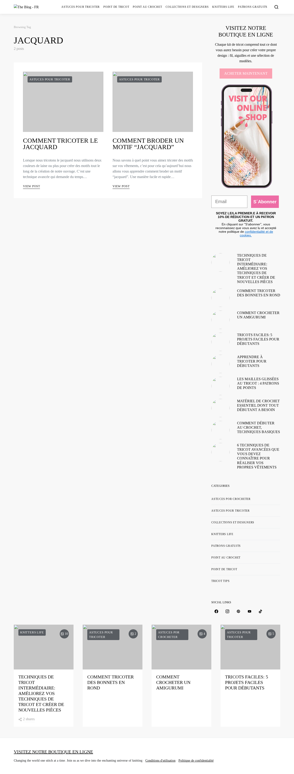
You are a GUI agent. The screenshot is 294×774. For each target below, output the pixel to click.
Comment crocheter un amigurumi (173, 682)
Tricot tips (220, 581)
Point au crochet (147, 7)
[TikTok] (260, 611)
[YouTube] (249, 611)
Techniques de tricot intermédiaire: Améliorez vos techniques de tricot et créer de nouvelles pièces (256, 268)
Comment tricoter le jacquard (60, 143)
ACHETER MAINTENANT (246, 73)
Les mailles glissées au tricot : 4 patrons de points (258, 383)
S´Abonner (265, 201)
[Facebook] (216, 611)
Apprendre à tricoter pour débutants (251, 361)
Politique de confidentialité (196, 760)
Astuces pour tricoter (80, 7)
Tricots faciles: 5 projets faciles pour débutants (258, 339)
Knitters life (223, 7)
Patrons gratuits (252, 7)
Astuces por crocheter (231, 499)
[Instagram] (227, 611)
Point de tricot (116, 7)
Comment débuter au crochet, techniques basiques (258, 427)
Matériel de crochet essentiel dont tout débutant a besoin (258, 405)
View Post (31, 186)
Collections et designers (187, 7)
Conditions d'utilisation (160, 760)
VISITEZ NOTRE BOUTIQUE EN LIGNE (53, 751)
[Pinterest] (238, 611)
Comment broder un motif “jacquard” (148, 143)
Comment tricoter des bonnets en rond (110, 682)
